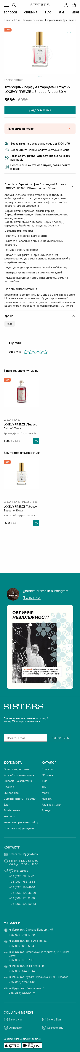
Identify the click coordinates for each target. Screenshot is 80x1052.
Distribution (15, 1027)
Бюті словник (12, 810)
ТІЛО (48, 12)
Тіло (44, 780)
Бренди (47, 810)
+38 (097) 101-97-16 (21, 960)
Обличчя (47, 775)
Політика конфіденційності (20, 828)
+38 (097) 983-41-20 (22, 887)
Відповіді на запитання (18, 780)
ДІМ (61, 12)
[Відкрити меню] (6, 4)
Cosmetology (55, 1027)
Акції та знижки (51, 804)
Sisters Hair (15, 1019)
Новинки (47, 798)
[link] (73, 4)
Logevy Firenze (13, 80)
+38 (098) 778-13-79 (22, 934)
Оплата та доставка (16, 769)
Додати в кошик (40, 110)
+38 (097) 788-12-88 (22, 881)
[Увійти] (65, 4)
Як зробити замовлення (19, 775)
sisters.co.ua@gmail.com (24, 854)
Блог (6, 804)
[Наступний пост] (68, 647)
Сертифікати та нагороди (20, 798)
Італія (9, 323)
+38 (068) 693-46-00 (22, 892)
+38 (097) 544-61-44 (22, 971)
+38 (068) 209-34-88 (22, 982)
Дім (44, 786)
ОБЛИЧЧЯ (30, 12)
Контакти (9, 816)
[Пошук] (13, 4)
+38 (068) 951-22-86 (22, 898)
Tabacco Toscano (30, 502)
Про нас (9, 786)
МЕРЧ (75, 12)
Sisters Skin (54, 1019)
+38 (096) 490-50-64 (22, 903)
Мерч (45, 792)
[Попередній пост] (12, 647)
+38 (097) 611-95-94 (21, 946)
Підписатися (32, 597)
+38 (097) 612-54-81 (21, 876)
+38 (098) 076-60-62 (22, 993)
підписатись (60, 738)
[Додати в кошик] (36, 441)
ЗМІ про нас (11, 792)
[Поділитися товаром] (69, 31)
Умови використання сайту (21, 822)
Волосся (47, 769)
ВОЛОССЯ (10, 12)
